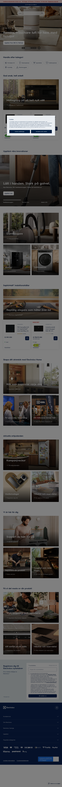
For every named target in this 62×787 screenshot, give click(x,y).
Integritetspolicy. (41, 127)
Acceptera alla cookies (41, 131)
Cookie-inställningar (19, 131)
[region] (31, 125)
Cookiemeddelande (30, 127)
